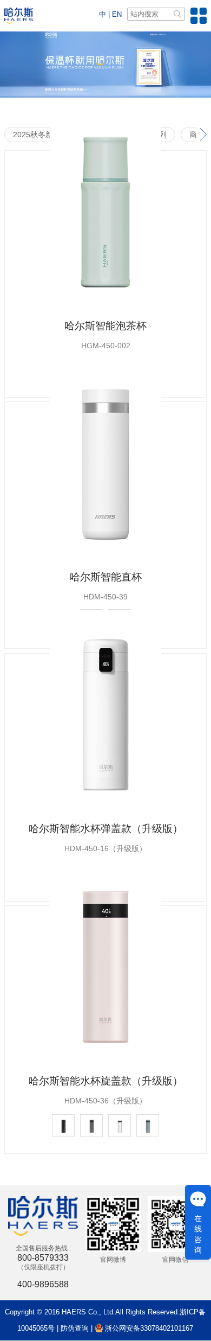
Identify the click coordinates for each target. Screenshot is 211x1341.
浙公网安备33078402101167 (148, 1328)
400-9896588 (43, 1284)
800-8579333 (43, 1257)
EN (117, 14)
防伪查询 (75, 1328)
